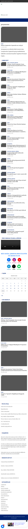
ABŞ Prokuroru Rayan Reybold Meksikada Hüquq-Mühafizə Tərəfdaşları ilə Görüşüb (15, 118)
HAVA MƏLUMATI (5, 495)
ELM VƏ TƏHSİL (10, 70)
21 (18, 288)
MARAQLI (8, 92)
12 (10, 285)
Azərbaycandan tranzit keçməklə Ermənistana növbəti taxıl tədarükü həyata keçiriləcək (16, 218)
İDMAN (2, 43)
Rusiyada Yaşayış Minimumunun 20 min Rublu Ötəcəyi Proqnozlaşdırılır (16, 146)
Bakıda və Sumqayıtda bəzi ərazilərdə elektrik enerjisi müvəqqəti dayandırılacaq (16, 196)
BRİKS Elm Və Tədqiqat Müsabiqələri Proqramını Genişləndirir (16, 72)
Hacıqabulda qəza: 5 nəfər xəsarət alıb (16, 174)
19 (10, 288)
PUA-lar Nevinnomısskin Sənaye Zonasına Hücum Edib (15, 138)
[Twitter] (5, 521)
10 (2, 285)
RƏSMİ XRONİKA (10, 208)
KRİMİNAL (11, 115)
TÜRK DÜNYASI (4, 510)
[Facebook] (2, 521)
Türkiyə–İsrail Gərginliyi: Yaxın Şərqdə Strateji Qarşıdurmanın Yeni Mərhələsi (16, 65)
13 (14, 285)
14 (18, 285)
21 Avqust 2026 (10, 163)
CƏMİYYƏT (9, 128)
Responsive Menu (22, 1)
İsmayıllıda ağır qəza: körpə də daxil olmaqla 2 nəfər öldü (16, 181)
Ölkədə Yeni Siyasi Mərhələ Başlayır (16, 124)
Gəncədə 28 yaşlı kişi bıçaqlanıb (15, 167)
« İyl (2, 295)
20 (14, 288)
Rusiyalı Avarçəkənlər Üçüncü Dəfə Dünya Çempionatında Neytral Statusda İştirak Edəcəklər (16, 80)
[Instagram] (3, 521)
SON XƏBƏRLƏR (6, 299)
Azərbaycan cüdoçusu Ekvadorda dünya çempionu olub (15, 188)
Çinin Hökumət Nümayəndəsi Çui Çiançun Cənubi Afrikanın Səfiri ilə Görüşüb (16, 103)
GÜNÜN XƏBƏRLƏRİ (10, 201)
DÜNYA (8, 62)
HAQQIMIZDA (4, 494)
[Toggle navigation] (2, 20)
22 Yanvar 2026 (4, 47)
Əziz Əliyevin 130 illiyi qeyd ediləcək (16, 210)
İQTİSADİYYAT (9, 143)
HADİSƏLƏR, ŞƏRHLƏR (14, 62)
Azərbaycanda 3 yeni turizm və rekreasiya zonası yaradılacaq (15, 224)
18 (7, 288)
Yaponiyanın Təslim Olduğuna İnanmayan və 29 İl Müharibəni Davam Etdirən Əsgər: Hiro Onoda (16, 110)
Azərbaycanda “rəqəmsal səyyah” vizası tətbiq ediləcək (15, 232)
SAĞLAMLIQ (4, 508)
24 (3, 290)
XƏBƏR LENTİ (5, 60)
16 (25, 285)
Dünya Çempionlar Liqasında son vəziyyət (12, 45)
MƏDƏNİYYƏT (4, 505)
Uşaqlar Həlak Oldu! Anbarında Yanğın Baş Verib (15, 153)
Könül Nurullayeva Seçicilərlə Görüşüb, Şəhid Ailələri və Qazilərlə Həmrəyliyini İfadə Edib (16, 132)
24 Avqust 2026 (10, 67)
